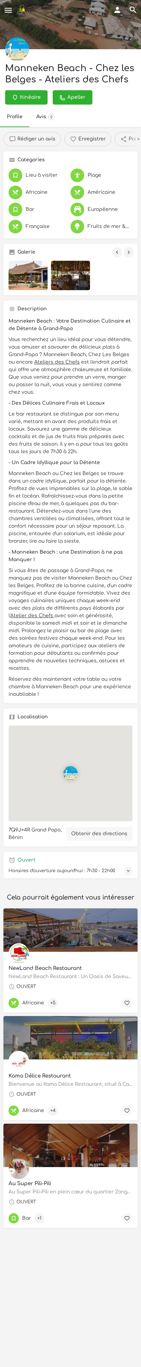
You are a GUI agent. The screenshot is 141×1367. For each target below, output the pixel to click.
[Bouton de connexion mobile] (117, 9)
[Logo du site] (24, 10)
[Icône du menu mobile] (8, 10)
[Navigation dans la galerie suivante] (129, 252)
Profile (15, 116)
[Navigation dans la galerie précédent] (118, 252)
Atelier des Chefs (32, 615)
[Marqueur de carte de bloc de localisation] (70, 773)
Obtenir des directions (99, 833)
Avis (44, 116)
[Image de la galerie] (28, 275)
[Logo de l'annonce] (17, 49)
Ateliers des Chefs (57, 362)
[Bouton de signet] (126, 1003)
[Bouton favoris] (126, 1218)
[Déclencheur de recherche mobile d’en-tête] (133, 9)
